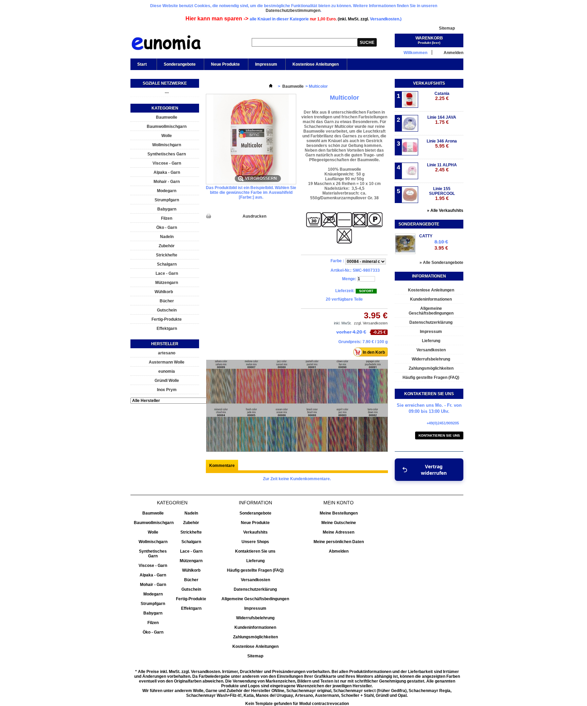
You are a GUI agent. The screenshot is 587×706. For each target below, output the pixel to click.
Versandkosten (431, 350)
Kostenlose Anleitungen (315, 64)
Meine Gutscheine (338, 522)
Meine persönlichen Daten (339, 541)
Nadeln (167, 236)
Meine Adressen (338, 532)
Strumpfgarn (167, 200)
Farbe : (338, 260)
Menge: (349, 278)
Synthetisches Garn (166, 154)
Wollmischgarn (166, 144)
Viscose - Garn (167, 163)
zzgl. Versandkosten (371, 323)
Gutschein (167, 310)
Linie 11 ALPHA (442, 167)
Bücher (167, 301)
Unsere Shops (255, 541)
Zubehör (167, 245)
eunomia (166, 371)
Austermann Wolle (166, 362)
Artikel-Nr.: (341, 270)
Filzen (166, 218)
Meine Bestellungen (339, 513)
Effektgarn (167, 328)
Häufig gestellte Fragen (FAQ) (431, 377)
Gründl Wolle (167, 380)
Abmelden (339, 551)
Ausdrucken (254, 216)
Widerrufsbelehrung (431, 359)
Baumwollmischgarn (166, 126)
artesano (166, 353)
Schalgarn (167, 264)
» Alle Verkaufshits (445, 210)
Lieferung (431, 340)
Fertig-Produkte (167, 319)
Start (138, 66)
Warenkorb (429, 38)
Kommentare (222, 465)
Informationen (429, 276)
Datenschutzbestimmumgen (293, 10)
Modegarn (166, 190)
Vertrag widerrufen (434, 469)
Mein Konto (338, 502)
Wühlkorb (164, 291)
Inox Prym (167, 389)
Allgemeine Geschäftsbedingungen (431, 311)
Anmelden (453, 52)
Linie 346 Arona (442, 144)
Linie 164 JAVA (441, 120)
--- (167, 92)
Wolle (166, 135)
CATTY (425, 236)
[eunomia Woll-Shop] (165, 44)
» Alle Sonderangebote (441, 262)
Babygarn (166, 209)
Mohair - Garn (167, 181)
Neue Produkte (225, 64)
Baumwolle (166, 117)
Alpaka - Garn (167, 172)
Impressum (266, 64)
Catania (441, 96)
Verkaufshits (429, 83)
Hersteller (164, 343)
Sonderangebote (180, 64)
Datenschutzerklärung (430, 322)
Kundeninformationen (431, 299)
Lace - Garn (167, 273)
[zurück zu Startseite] (270, 86)
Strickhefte (166, 255)
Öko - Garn (166, 227)
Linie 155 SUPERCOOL (442, 193)
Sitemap (447, 28)
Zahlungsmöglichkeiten (431, 368)
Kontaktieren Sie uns (439, 435)
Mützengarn (166, 282)
